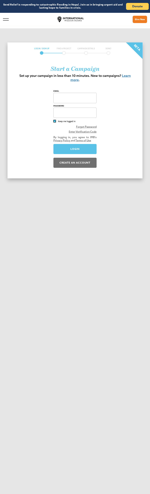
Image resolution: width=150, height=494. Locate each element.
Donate (137, 6)
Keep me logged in (67, 121)
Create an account (74, 163)
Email (56, 91)
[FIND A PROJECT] (64, 53)
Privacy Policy (62, 140)
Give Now (140, 19)
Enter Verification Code (83, 131)
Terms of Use (83, 140)
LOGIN (75, 149)
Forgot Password (86, 126)
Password (58, 106)
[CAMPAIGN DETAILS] (86, 53)
